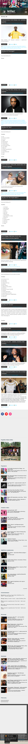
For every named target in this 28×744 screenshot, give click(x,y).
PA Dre (9, 46)
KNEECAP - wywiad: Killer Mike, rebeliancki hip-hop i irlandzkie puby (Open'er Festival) (17, 659)
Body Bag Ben (23, 121)
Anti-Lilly (5, 121)
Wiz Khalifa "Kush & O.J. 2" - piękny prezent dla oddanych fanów (17, 632)
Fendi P (16, 123)
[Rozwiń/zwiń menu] (26, 12)
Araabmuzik (12, 122)
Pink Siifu (8, 120)
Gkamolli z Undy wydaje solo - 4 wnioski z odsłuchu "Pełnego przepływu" (16, 639)
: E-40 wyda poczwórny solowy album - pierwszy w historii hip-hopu (13, 605)
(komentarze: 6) (20, 375)
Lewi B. (2, 124)
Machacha (11, 48)
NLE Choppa (5, 266)
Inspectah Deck (5, 46)
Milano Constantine (17, 194)
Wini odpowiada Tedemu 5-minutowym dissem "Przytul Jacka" (16, 476)
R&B (20, 23)
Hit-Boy (11, 120)
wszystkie (25, 546)
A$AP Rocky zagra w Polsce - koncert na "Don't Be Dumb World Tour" (17, 567)
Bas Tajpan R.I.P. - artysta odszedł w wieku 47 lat (16, 483)
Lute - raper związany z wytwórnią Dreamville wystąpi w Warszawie (16, 575)
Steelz (2, 47)
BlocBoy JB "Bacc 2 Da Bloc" (9, 269)
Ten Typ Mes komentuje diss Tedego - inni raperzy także (15, 469)
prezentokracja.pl (5, 700)
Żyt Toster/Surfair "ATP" (12, 510)
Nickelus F (5, 48)
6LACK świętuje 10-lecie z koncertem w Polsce (16, 559)
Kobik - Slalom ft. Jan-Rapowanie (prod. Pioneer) (15, 525)
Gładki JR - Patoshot (11, 538)
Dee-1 (6, 194)
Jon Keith (21, 47)
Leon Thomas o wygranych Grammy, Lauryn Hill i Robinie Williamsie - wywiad (17, 681)
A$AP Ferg (4, 120)
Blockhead (2, 194)
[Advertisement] (11, 428)
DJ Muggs (22, 193)
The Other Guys (10, 123)
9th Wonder (16, 122)
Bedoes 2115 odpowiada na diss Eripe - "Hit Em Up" (17, 498)
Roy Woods (19, 48)
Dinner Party (16, 46)
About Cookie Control (6, 736)
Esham (2, 121)
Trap (22, 23)
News (12, 239)
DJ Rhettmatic (9, 47)
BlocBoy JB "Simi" (6, 328)
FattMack (18, 47)
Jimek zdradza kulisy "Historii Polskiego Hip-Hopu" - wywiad (16, 532)
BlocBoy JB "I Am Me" (7, 304)
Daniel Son (2, 122)
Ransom (19, 192)
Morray (22, 192)
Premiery (12, 23)
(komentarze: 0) (20, 53)
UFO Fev (8, 48)
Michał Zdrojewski (15, 375)
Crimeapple (23, 120)
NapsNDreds (15, 121)
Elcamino (9, 193)
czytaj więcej (7, 742)
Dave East (16, 192)
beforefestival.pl (4, 701)
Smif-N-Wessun (5, 192)
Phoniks (7, 121)
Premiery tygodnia (16, 23)
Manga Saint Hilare (23, 123)
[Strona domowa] (9, 12)
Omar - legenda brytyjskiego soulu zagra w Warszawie (16, 582)
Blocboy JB (15, 48)
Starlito (12, 47)
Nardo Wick (13, 192)
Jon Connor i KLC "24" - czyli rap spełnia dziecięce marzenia (15, 617)
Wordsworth (11, 121)
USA (5, 23)
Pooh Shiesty (12, 46)
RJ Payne (8, 194)
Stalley (25, 192)
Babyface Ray (9, 266)
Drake (7, 338)
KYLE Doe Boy (14, 266)
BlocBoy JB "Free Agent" (8, 51)
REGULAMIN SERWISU (4, 739)
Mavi (13, 123)
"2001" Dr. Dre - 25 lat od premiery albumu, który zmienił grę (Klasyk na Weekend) (17, 646)
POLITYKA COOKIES (21, 739)
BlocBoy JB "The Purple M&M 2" (10, 197)
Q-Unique (4, 47)
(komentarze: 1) (20, 93)
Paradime (6, 193)
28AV (9, 122)
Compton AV (23, 46)
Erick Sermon (12, 194)
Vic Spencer (6, 122)
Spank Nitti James (15, 120)
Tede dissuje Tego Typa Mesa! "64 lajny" (15, 490)
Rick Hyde (15, 47)
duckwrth (20, 46)
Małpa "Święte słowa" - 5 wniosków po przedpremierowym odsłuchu (15, 625)
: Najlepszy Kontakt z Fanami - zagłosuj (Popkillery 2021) (13, 598)
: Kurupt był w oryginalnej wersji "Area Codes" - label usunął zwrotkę (13, 601)
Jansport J (2, 193)
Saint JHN (9, 192)
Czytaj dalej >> (4, 44)
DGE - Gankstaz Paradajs (12, 517)
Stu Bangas (23, 122)
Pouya (15, 193)
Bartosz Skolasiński (15, 53)
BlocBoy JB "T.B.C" (7, 127)
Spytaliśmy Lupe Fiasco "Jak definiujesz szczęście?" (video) (15, 673)
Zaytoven (19, 120)
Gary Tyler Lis (14, 330)
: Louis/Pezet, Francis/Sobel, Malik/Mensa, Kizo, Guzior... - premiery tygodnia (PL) (12, 596)
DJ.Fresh (18, 123)
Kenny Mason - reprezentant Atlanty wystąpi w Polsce (16, 553)
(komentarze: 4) (20, 168)
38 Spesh (12, 193)
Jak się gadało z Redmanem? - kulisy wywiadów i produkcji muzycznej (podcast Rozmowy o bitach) (17, 688)
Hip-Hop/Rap (8, 23)
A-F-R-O (19, 122)
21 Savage (10, 338)
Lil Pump (15, 338)
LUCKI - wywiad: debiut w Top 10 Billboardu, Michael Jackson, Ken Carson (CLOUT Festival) (16, 666)
